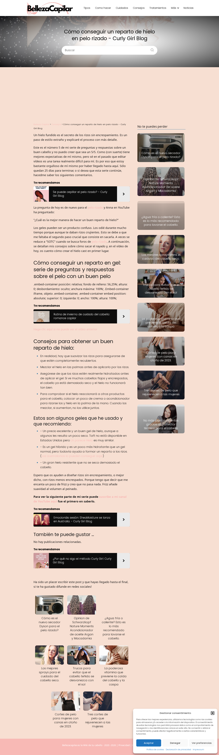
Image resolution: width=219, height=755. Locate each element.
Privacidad (124, 745)
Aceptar (149, 743)
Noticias (189, 8)
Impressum (198, 749)
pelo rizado (95, 207)
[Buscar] (151, 49)
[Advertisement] (109, 94)
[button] (212, 713)
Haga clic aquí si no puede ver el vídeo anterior (65, 329)
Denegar (175, 743)
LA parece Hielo (82, 440)
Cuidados (122, 8)
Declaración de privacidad (178, 749)
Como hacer (103, 8)
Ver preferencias (202, 743)
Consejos (139, 8)
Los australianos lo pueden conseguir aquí (72, 456)
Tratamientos (157, 8)
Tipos (87, 8)
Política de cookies (155, 749)
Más (173, 8)
